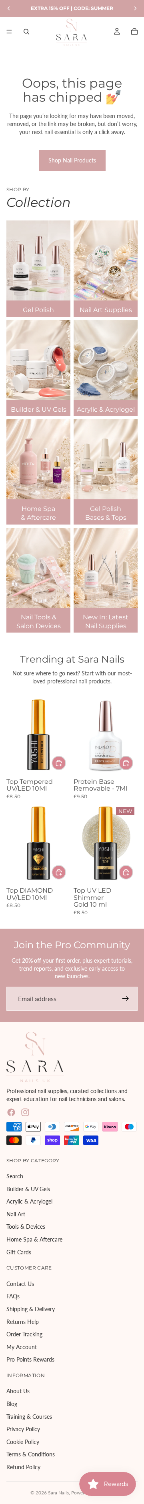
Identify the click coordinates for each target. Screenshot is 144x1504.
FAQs (13, 1296)
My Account (21, 1346)
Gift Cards (18, 1251)
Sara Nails (58, 1493)
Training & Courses (29, 1416)
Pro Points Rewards (30, 1359)
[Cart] (134, 31)
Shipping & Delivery (30, 1309)
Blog (11, 1403)
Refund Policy (23, 1467)
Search (14, 1176)
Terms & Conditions (30, 1454)
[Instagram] (25, 1112)
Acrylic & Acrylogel (29, 1201)
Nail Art (15, 1214)
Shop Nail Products (72, 160)
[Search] (26, 31)
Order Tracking (24, 1334)
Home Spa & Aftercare (34, 1239)
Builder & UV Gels (28, 1188)
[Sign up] (125, 998)
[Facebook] (11, 1112)
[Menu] (9, 31)
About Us (18, 1391)
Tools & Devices (25, 1226)
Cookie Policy (22, 1441)
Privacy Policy (23, 1429)
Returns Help (22, 1321)
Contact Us (20, 1283)
